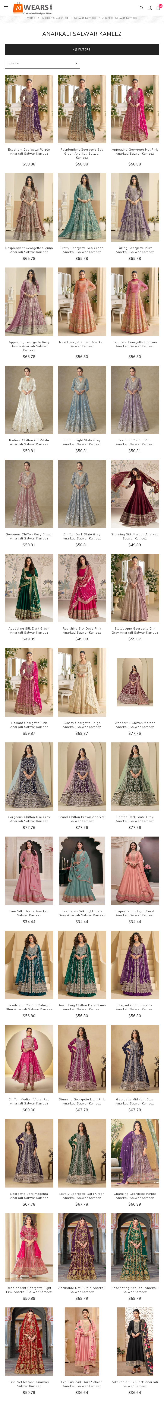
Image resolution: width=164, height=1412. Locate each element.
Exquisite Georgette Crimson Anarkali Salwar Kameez (135, 344)
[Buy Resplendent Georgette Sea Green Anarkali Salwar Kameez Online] (82, 109)
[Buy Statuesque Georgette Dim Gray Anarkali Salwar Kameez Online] (135, 588)
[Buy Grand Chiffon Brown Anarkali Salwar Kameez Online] (82, 776)
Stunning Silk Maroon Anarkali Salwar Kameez (134, 536)
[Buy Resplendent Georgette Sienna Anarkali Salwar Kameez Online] (29, 207)
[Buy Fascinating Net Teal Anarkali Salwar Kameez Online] (135, 1247)
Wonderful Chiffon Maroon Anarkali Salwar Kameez (134, 725)
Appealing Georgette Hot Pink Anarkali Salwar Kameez (135, 152)
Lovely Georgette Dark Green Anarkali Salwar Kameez (82, 1196)
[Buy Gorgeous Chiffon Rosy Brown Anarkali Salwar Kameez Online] (29, 494)
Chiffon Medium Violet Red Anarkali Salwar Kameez (29, 1101)
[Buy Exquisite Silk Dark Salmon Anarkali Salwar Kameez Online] (82, 1341)
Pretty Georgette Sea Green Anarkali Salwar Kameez (81, 250)
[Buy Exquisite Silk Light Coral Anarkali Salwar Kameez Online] (135, 871)
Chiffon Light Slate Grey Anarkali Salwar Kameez (82, 442)
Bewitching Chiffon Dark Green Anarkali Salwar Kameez (82, 1007)
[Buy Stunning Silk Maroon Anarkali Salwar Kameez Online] (135, 494)
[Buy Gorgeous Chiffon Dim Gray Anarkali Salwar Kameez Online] (29, 776)
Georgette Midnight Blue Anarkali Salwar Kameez (135, 1101)
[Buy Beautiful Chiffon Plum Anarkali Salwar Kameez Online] (135, 400)
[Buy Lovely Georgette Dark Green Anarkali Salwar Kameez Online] (82, 1153)
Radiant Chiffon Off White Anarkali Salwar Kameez (29, 442)
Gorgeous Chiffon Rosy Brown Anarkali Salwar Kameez (29, 536)
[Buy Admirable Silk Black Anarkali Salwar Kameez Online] (135, 1341)
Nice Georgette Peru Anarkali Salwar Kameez (82, 344)
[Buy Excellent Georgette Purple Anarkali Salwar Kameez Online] (29, 109)
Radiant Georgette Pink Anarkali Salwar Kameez (29, 725)
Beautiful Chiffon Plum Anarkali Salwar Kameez (135, 442)
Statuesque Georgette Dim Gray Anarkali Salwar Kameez (135, 631)
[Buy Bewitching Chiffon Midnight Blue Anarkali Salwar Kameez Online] (29, 965)
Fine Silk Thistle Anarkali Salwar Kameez (29, 913)
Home (31, 18)
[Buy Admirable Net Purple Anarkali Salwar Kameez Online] (82, 1247)
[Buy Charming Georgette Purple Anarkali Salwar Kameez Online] (135, 1153)
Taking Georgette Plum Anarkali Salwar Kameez (135, 250)
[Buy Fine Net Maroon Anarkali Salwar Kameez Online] (29, 1341)
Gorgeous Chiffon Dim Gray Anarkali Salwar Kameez (29, 819)
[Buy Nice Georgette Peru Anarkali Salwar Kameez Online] (82, 301)
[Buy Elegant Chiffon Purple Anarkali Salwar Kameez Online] (135, 965)
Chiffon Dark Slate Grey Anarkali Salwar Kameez (82, 536)
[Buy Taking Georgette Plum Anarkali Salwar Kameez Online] (135, 207)
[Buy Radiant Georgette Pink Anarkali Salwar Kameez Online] (29, 682)
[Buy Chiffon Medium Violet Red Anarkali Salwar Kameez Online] (29, 1059)
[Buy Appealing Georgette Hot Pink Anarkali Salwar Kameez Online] (135, 109)
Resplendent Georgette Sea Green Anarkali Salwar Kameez (81, 154)
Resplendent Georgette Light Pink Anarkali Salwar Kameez (29, 1290)
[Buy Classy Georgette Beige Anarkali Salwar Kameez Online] (82, 682)
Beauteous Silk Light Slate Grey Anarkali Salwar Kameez (82, 913)
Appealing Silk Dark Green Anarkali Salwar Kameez (29, 631)
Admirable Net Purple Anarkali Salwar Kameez (82, 1290)
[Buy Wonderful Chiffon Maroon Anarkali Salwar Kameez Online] (135, 682)
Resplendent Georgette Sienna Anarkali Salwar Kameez (29, 250)
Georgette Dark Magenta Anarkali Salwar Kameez (29, 1196)
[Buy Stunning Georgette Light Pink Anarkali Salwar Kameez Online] (82, 1059)
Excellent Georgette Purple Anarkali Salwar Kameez (29, 152)
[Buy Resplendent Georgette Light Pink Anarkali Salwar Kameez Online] (29, 1247)
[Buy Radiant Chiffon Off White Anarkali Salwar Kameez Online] (29, 400)
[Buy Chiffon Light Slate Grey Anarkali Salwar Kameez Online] (82, 400)
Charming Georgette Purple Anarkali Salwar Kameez (135, 1196)
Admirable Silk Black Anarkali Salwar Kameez (135, 1384)
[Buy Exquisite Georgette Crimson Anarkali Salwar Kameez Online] (135, 301)
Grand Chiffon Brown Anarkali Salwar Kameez (82, 819)
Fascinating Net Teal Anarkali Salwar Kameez (135, 1290)
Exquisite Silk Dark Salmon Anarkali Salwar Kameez (82, 1384)
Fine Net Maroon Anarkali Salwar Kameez (29, 1384)
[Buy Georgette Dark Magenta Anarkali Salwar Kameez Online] (29, 1153)
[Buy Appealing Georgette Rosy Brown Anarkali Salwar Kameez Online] (29, 301)
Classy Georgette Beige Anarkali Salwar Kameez (82, 725)
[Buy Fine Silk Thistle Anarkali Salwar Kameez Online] (29, 871)
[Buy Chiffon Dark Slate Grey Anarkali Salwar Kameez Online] (82, 494)
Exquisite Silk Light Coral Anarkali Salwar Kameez (135, 913)
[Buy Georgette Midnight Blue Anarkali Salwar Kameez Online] (135, 1059)
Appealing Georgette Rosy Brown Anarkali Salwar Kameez (29, 346)
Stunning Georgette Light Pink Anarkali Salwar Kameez (82, 1101)
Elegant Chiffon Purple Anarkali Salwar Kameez (135, 1007)
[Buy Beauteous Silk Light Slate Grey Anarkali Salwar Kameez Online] (82, 871)
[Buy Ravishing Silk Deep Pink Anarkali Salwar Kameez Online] (82, 588)
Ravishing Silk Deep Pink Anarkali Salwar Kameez (82, 631)
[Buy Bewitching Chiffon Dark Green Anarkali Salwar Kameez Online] (82, 965)
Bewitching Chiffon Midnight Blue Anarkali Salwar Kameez (29, 1007)
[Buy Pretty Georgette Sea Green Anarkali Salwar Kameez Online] (82, 207)
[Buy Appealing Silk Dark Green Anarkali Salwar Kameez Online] (29, 588)
